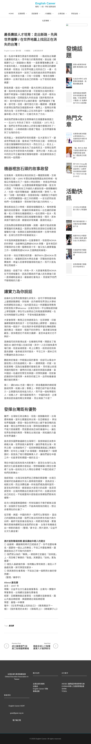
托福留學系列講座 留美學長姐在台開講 (79, 252)
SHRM (64, 689)
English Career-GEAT (17, 706)
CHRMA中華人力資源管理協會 (73, 686)
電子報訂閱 (17, 720)
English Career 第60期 (12, 51)
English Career (45, 3)
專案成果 (36, 691)
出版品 (35, 686)
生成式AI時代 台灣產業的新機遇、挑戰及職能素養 (80, 81)
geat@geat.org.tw (16, 713)
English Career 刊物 (40, 689)
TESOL (64, 691)
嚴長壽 (11, 626)
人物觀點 (27, 51)
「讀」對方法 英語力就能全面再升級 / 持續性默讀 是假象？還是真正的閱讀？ (80, 153)
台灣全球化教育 (39, 684)
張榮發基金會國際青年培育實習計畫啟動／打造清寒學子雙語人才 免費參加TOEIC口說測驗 (80, 98)
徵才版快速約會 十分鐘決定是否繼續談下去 (80, 223)
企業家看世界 (38, 51)
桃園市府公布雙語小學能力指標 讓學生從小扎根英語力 (80, 238)
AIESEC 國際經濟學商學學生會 (73, 684)
